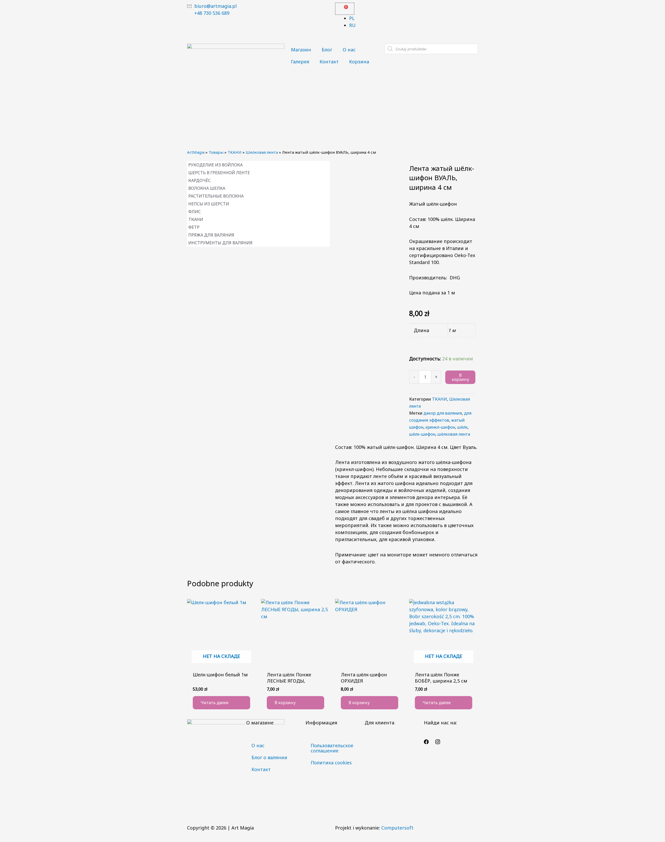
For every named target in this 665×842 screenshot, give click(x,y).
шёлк (462, 427)
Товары (216, 152)
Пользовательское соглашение (332, 748)
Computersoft (397, 828)
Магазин (301, 49)
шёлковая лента (453, 434)
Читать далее (215, 702)
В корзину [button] (285, 702)
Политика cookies (331, 762)
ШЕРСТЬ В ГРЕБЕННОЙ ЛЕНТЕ (219, 173)
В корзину (460, 377)
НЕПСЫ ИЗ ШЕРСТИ (208, 204)
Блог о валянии (269, 757)
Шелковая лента (262, 152)
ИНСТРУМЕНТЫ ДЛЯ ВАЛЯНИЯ (220, 243)
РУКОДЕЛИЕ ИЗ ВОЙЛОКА (215, 165)
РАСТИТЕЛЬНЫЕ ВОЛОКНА (216, 196)
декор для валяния (442, 413)
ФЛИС (194, 211)
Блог (327, 49)
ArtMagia (195, 152)
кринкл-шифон (440, 427)
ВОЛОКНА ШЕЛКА (206, 188)
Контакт (329, 61)
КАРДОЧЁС (199, 180)
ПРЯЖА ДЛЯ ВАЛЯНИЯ (211, 235)
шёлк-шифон (422, 434)
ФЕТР (194, 227)
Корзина (359, 61)
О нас (349, 49)
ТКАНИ (235, 152)
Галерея (300, 61)
